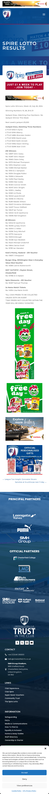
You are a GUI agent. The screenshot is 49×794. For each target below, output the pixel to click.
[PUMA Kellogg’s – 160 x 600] (24, 378)
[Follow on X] (22, 643)
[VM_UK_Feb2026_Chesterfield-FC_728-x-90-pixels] (24, 6)
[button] (45, 748)
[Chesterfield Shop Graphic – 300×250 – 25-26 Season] (24, 474)
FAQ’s (7, 720)
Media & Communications (16, 723)
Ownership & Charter (14, 740)
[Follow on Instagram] (27, 643)
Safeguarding (11, 717)
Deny (24, 779)
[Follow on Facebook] (17, 643)
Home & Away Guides (14, 733)
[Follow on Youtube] (32, 643)
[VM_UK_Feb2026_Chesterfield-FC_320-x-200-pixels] (24, 440)
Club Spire (9, 691)
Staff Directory (11, 737)
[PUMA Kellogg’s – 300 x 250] (24, 412)
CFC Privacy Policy (29, 791)
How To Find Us (11, 727)
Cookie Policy (16, 791)
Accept (24, 772)
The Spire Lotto (11, 701)
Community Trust (12, 698)
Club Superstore (12, 688)
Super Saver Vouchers (14, 695)
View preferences (24, 785)
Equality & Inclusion (13, 730)
